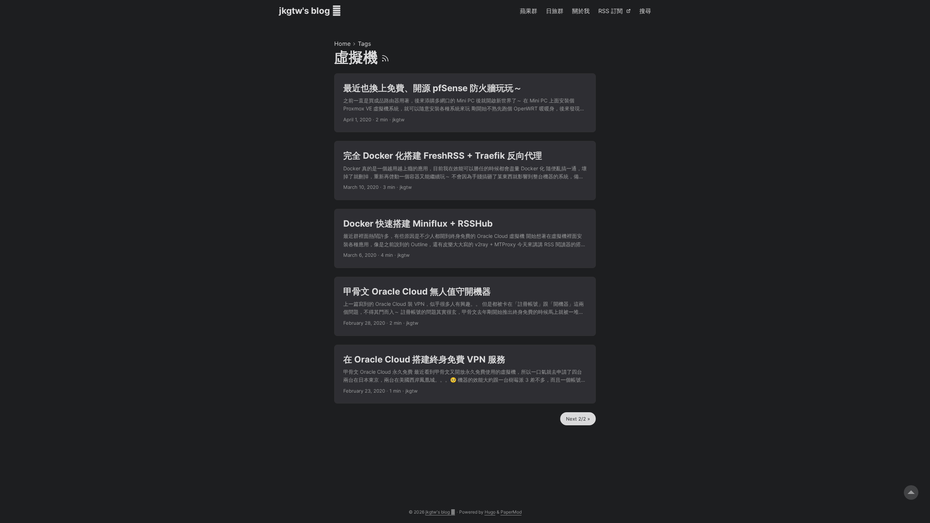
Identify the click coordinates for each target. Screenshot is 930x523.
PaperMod (511, 512)
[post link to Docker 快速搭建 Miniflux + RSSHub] (465, 238)
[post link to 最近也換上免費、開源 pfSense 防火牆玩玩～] (465, 103)
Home (342, 43)
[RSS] (385, 57)
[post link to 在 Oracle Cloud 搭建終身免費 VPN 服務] (465, 374)
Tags (364, 43)
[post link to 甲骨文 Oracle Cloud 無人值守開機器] (465, 306)
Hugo (490, 512)
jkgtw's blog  (310, 10)
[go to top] (911, 492)
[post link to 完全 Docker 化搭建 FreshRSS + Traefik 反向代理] (465, 170)
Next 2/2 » (578, 419)
